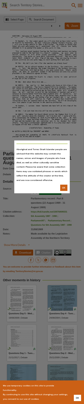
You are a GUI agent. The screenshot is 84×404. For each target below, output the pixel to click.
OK (63, 188)
